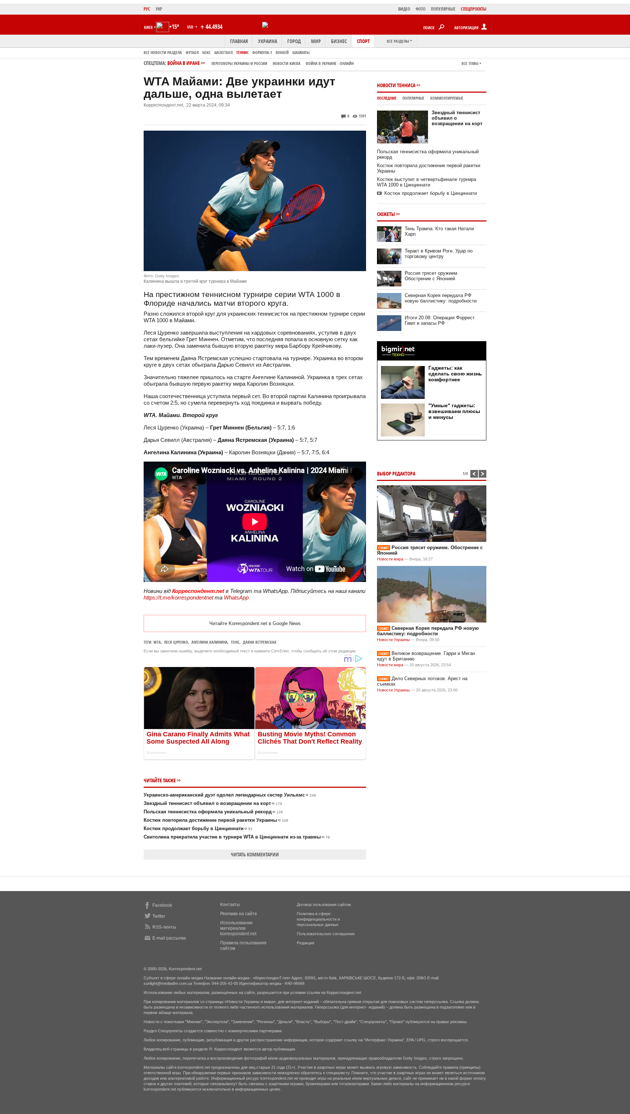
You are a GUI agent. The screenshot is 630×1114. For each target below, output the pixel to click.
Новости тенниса (396, 85)
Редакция (305, 943)
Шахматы (301, 52)
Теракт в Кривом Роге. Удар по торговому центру (438, 253)
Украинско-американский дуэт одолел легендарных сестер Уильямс (230, 795)
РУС (147, 9)
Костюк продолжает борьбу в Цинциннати (198, 828)
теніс (235, 642)
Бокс (206, 52)
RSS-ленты (164, 927)
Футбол (192, 52)
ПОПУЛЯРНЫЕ (443, 9)
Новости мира (390, 559)
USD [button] (190, 27)
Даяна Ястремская (259, 642)
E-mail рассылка (169, 938)
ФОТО (420, 9)
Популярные (413, 98)
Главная (239, 41)
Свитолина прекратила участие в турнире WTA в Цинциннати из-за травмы (237, 837)
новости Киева (286, 63)
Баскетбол (223, 52)
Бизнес (339, 41)
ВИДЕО (404, 9)
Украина (267, 41)
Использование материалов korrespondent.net (238, 928)
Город (294, 41)
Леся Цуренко (176, 642)
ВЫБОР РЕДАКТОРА (396, 473)
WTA (157, 642)
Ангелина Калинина (209, 642)
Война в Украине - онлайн (330, 63)
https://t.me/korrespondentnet (178, 597)
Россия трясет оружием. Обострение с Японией (432, 275)
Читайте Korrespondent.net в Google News (255, 623)
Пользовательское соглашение (326, 934)
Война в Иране (260, 62)
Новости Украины (393, 639)
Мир (316, 41)
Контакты (230, 904)
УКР (159, 9)
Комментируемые (446, 98)
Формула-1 (262, 52)
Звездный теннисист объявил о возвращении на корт (213, 803)
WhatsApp (236, 597)
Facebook (162, 905)
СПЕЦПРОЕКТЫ (473, 9)
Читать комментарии (255, 854)
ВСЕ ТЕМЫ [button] (470, 63)
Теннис (242, 52)
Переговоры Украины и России (239, 63)
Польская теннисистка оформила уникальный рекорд (213, 811)
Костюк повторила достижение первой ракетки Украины (216, 820)
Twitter (158, 916)
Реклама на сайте (238, 913)
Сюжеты (386, 214)
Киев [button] (148, 27)
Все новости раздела (163, 52)
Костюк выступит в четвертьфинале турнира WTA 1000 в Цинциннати (426, 182)
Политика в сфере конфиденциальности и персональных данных (318, 919)
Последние (387, 98)
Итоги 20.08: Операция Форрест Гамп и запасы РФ (440, 320)
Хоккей (282, 52)
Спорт (363, 41)
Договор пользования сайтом (324, 904)
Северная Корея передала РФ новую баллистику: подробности (441, 298)
